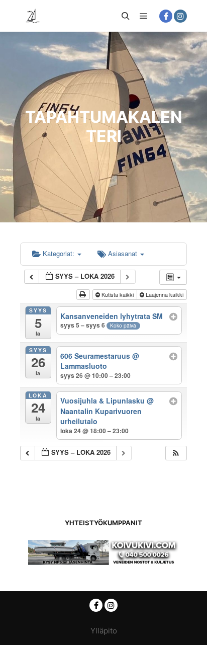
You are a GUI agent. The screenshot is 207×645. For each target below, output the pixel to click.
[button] (176, 453)
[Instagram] (180, 16)
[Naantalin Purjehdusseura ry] (32, 16)
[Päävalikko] (144, 16)
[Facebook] (165, 16)
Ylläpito (103, 630)
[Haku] (126, 16)
